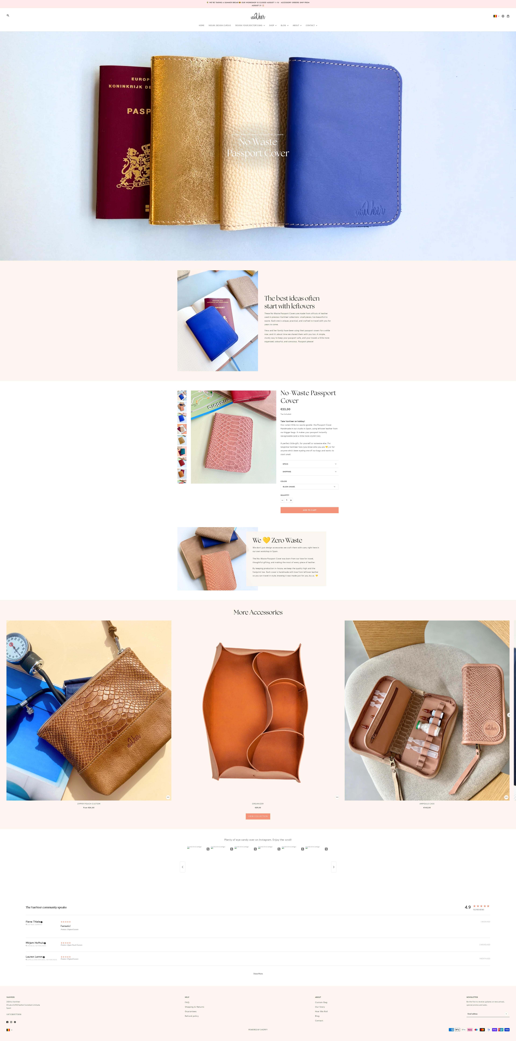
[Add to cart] (168, 797)
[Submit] (506, 1014)
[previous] (6, 715)
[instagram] (11, 1022)
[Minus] (282, 500)
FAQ (187, 1003)
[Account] (502, 16)
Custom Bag (321, 1003)
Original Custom (72, 929)
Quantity (285, 495)
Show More (258, 974)
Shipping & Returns (194, 1007)
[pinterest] (15, 1022)
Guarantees (191, 1012)
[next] (509, 715)
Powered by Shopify (258, 1030)
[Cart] (508, 16)
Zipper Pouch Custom (74, 945)
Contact (319, 1021)
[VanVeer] (258, 16)
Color (284, 481)
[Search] (7, 15)
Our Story (320, 1007)
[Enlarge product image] (233, 437)
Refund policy (192, 1016)
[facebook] (7, 1022)
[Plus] (291, 500)
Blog (317, 1016)
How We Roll (321, 1012)
